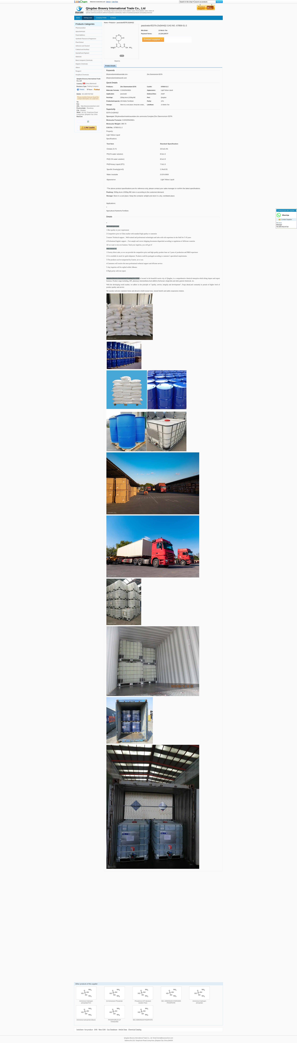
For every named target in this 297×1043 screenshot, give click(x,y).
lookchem (80, 1030)
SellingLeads (88, 18)
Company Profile (101, 18)
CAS (95, 1030)
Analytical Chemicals (82, 75)
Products (112, 22)
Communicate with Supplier (286, 210)
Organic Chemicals (82, 64)
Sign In (108, 2)
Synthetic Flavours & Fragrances (86, 39)
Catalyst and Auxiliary (82, 49)
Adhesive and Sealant (83, 46)
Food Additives (80, 35)
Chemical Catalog (134, 1030)
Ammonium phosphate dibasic (86, 1020)
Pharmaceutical (81, 28)
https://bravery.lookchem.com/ (90, 106)
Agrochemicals (80, 31)
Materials (78, 57)
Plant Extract (80, 42)
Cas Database (112, 1030)
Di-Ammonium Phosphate (114, 1001)
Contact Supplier (286, 219)
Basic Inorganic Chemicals (84, 60)
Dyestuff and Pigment (82, 53)
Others (78, 67)
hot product (88, 1030)
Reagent (78, 71)
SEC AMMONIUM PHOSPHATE (143, 1020)
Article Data (123, 1030)
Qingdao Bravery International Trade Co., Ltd (88, 80)
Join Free (115, 2)
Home (78, 18)
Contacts (113, 18)
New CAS (102, 1030)
